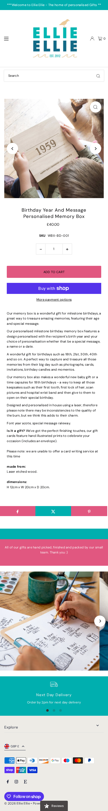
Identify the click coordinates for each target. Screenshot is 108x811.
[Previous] (12, 148)
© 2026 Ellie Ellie (17, 803)
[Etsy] (25, 782)
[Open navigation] (14, 38)
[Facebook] (8, 782)
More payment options (54, 299)
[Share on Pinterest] (89, 511)
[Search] (98, 76)
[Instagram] (16, 782)
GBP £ (15, 746)
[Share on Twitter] (53, 511)
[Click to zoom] (95, 107)
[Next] (95, 148)
